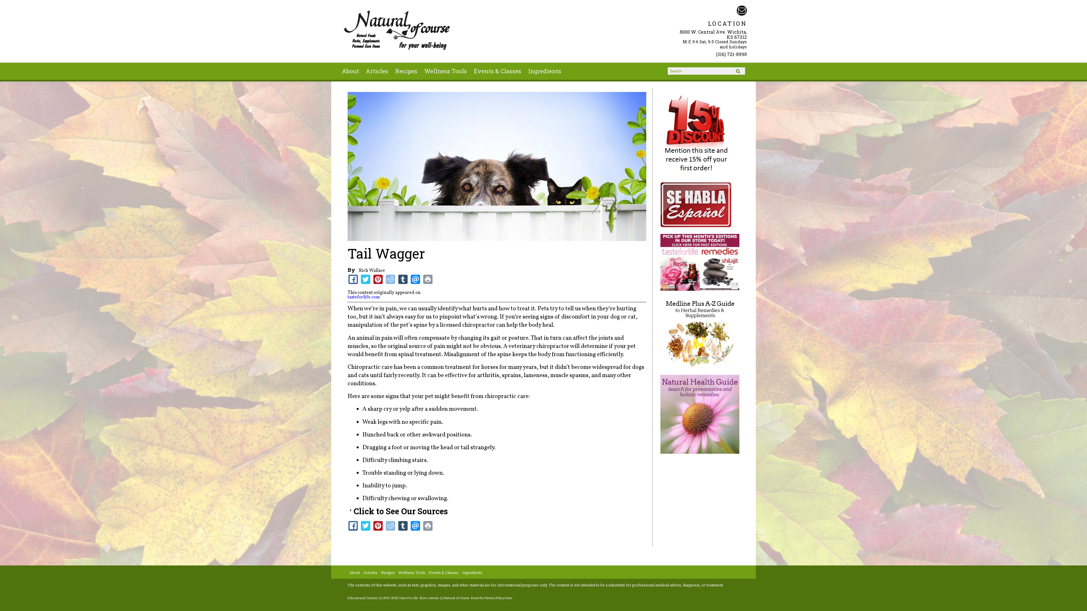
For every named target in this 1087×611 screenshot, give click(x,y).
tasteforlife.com (364, 297)
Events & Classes (497, 71)
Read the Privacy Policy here (491, 598)
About (350, 71)
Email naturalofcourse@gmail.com (742, 11)
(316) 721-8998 (731, 54)
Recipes (406, 71)
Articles (377, 71)
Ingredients (544, 71)
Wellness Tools (445, 71)
